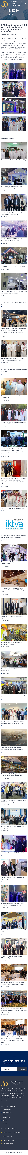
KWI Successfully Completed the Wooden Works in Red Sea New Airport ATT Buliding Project (12, 589)
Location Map (6, 1117)
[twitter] (4, 1100)
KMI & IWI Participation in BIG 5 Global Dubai (12, 508)
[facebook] (1, 1100)
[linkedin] (6, 1100)
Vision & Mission (7, 1112)
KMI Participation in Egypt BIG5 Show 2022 (12, 853)
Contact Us (5, 1120)
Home (11, 14)
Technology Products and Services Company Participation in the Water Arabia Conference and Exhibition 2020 (14, 1010)
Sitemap (5, 1123)
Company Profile (7, 1109)
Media (4, 1115)
